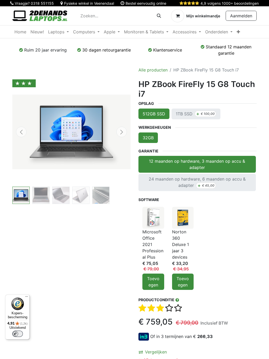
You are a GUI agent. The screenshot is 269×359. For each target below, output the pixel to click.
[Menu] (26, 298)
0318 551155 (42, 3)
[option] (197, 248)
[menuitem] (20, 32)
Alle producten (153, 70)
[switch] (17, 334)
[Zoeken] (158, 15)
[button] (21, 132)
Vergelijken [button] (156, 352)
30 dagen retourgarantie (106, 50)
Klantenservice (167, 50)
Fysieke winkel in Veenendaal (89, 3)
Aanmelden (241, 15)
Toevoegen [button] (153, 282)
